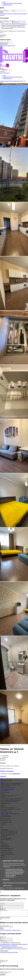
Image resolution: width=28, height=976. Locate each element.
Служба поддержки (10, 875)
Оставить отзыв (9, 876)
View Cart (2, 73)
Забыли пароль (16, 930)
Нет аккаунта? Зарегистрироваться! (9, 13)
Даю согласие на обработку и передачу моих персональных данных (13, 27)
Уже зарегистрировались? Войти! (9, 952)
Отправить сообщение (5, 917)
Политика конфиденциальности (14, 873)
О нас (4, 2)
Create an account (4, 950)
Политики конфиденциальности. (9, 946)
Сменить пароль (4, 44)
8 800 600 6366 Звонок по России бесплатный (15, 883)
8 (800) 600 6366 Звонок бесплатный (12, 3)
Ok (6, 960)
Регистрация (3, 35)
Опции (14, 81)
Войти (2, 12)
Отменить (3, 960)
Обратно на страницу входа (7, 45)
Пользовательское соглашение (13, 869)
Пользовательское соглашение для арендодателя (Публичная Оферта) (14, 871)
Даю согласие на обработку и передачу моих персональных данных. (13, 947)
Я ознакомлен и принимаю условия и (14, 24)
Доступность (20, 81)
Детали (11, 81)
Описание (2, 81)
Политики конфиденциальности (15, 25)
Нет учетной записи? (5, 930)
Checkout (7, 73)
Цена (7, 81)
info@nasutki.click (7, 5)
